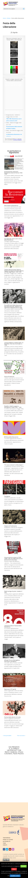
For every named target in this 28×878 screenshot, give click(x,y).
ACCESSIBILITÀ (6, 841)
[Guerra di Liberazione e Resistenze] (14, 53)
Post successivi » (21, 735)
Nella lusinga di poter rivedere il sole (13, 591)
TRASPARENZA (6, 837)
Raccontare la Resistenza (11, 205)
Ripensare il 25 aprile (10, 689)
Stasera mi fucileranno (10, 526)
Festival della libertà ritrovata (12, 717)
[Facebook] (4, 849)
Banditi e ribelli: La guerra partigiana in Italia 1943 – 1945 (12, 406)
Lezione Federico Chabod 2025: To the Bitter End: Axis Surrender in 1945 (13, 344)
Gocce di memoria (9, 376)
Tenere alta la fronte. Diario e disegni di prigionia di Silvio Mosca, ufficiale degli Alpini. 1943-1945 (14, 271)
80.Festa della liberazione (11, 437)
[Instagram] (13, 849)
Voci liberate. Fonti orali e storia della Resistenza (13, 239)
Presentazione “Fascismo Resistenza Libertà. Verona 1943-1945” (13, 173)
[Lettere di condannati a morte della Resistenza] (14, 61)
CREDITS (5, 845)
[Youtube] (10, 849)
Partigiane (7, 496)
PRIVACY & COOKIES (8, 839)
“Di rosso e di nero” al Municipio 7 (13, 465)
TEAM (4, 843)
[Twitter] (7, 849)
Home (4, 18)
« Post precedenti (7, 735)
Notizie (8, 18)
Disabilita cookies (15, 875)
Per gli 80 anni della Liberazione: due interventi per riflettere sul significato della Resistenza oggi (13, 306)
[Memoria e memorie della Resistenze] (14, 45)
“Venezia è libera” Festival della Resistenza (12, 626)
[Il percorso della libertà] (14, 69)
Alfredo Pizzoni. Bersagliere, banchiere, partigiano (12, 660)
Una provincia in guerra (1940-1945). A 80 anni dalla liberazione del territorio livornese (13, 559)
